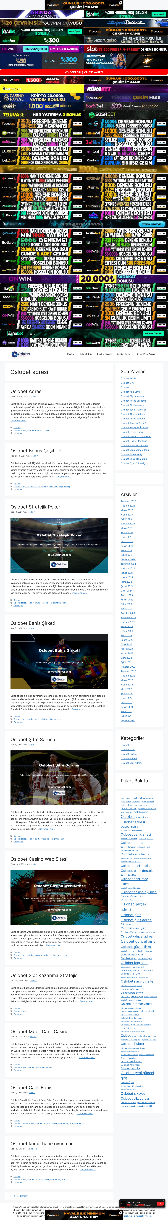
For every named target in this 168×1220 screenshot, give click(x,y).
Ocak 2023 (126, 644)
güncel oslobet (128, 808)
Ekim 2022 (126, 658)
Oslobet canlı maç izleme (46, 1123)
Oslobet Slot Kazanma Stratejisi (44, 975)
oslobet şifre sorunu (55, 839)
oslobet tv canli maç (147, 1036)
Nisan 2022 (127, 684)
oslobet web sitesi (59, 955)
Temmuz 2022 (128, 671)
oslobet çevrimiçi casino (132, 1086)
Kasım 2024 (127, 546)
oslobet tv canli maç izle (130, 1040)
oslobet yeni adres (131, 1061)
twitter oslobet (128, 1102)
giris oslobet (127, 805)
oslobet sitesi (147, 1011)
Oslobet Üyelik (127, 1082)
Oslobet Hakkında (145, 951)
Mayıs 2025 (127, 528)
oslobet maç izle (139, 967)
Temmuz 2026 (128, 501)
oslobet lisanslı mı (54, 719)
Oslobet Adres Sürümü (133, 418)
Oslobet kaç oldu (65, 1123)
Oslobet (70, 354)
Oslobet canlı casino (136, 866)
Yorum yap (18, 433)
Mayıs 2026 (127, 510)
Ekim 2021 (126, 711)
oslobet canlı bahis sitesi (131, 862)
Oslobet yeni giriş (130, 1068)
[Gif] (84, 169)
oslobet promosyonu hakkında (131, 1008)
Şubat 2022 (127, 693)
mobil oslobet (141, 812)
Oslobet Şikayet (104, 354)
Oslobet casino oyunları (139, 892)
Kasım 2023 (127, 599)
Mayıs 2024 (127, 573)
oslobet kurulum (126, 967)
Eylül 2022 (126, 662)
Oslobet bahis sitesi (136, 834)
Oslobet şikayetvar (135, 1098)
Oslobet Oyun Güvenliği (133, 463)
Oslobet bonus (132, 843)
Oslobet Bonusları (128, 847)
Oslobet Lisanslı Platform (134, 441)
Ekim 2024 (126, 550)
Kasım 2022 (127, 653)
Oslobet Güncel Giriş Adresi (39, 1067)
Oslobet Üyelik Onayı (132, 432)
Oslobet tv (79, 1123)
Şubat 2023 (127, 640)
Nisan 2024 (127, 577)
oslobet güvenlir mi (128, 951)
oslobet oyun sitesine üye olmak (131, 986)
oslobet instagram (132, 954)
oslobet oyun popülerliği (59, 486)
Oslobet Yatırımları (128, 1058)
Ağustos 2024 (128, 559)
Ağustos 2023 (128, 613)
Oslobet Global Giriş (131, 454)
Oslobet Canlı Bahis (31, 1087)
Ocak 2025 (126, 537)
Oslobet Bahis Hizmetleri (134, 459)
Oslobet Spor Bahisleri (131, 1018)
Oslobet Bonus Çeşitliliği (36, 450)
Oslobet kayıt (128, 958)
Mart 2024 (126, 581)
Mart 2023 (126, 635)
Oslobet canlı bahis (135, 854)
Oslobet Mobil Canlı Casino (39, 1031)
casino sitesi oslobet (143, 798)
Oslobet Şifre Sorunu (32, 739)
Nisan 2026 (127, 514)
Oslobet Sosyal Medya (130, 1015)
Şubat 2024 (127, 586)
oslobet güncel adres (146, 932)
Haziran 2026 (128, 505)
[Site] (42, 123)
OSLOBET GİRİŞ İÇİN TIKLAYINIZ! (84, 72)
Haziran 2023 (128, 622)
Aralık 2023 (127, 595)
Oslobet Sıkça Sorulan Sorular (136, 1024)
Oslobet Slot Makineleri (133, 405)
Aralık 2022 (127, 649)
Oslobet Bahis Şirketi (32, 623)
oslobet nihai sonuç (36, 603)
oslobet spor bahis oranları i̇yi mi (132, 1022)
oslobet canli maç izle (129, 850)
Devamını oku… (18, 420)
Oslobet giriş (131, 915)
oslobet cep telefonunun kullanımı (132, 900)
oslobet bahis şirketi (36, 719)
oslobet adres (143, 817)
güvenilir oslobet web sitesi (147, 809)
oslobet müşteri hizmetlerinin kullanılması (134, 977)
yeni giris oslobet (128, 1106)
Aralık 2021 (126, 702)
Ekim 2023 (126, 604)
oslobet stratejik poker (55, 603)
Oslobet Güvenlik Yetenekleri (136, 436)
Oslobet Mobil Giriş (130, 973)
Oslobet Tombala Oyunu (38, 430)
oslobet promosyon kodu (131, 1000)
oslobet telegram (128, 1028)
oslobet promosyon (132, 996)
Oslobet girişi (127, 924)
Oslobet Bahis (129, 826)
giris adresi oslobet (130, 801)
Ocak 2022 (126, 698)
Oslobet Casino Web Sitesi (38, 859)
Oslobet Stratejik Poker (35, 507)
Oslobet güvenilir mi (136, 947)
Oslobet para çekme (132, 992)
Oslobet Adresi (26, 391)
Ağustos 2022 (128, 666)
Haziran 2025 (128, 523)
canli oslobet (126, 798)
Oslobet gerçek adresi (134, 907)
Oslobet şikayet (133, 1093)
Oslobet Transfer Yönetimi (134, 445)
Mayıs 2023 (127, 626)
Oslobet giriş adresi (136, 920)
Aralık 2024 (127, 541)
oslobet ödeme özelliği (128, 1089)
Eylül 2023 (126, 608)
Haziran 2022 (128, 675)
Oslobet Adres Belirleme (133, 400)
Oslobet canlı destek (137, 871)
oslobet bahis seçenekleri (131, 830)
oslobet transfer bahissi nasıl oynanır (133, 1032)
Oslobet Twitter (124, 354)
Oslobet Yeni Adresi (145, 354)
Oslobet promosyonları (137, 1004)
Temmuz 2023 (128, 617)
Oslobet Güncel (128, 932)
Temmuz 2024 (128, 564)
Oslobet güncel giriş (138, 941)
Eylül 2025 (126, 519)
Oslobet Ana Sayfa (131, 391)
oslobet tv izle (149, 1039)
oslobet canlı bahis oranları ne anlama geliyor (136, 858)
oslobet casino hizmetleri (131, 888)
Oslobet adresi (20, 430)
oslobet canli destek (143, 847)
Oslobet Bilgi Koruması (132, 396)
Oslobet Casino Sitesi (133, 896)
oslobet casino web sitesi (38, 955)
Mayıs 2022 (127, 680)
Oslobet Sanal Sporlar (129, 1011)
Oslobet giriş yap (133, 928)
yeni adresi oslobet (146, 1102)
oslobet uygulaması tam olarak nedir (133, 1048)
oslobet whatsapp (146, 1055)
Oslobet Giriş (86, 354)
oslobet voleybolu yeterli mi (130, 1051)
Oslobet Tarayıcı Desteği (133, 423)
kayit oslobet (127, 812)
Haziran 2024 (128, 568)
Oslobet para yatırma (132, 989)
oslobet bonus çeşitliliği (37, 486)
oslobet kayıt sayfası (36, 839)
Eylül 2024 (126, 555)
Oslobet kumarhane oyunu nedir (44, 1143)
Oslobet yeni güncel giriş (137, 1075)
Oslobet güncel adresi (137, 936)
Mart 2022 (126, 689)
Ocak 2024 (126, 590)
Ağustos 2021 (128, 720)
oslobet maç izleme (130, 970)
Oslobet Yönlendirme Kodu (135, 450)
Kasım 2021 (127, 707)
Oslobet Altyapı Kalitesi (133, 414)
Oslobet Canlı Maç (128, 875)
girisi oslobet (148, 802)
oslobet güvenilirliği (144, 1106)
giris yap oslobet (141, 805)
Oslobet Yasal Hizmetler (133, 409)
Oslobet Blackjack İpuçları (134, 427)
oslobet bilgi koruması (146, 839)
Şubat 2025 (127, 532)
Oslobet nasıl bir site (137, 981)
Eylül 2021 (126, 716)
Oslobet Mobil (146, 970)
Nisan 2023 (127, 631)
